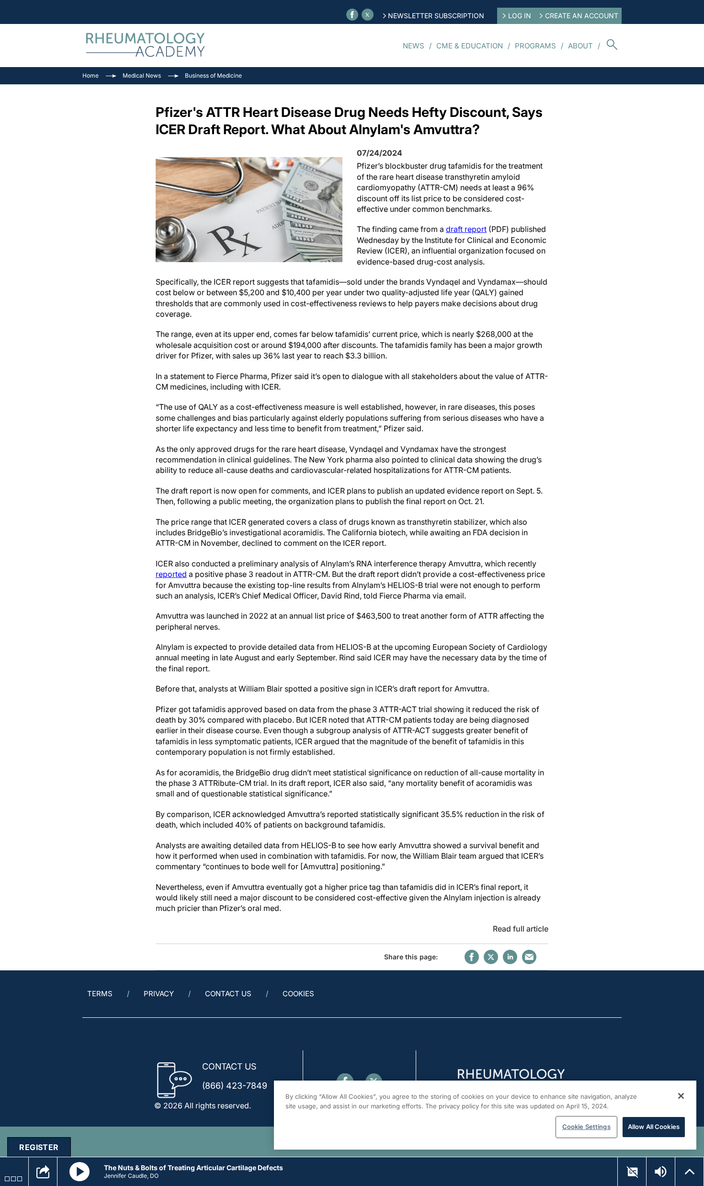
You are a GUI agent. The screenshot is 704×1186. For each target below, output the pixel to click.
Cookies (298, 993)
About (580, 45)
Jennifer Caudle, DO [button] (131, 1175)
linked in (510, 957)
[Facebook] (352, 15)
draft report (466, 229)
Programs (535, 45)
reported (171, 574)
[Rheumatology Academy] (145, 45)
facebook (472, 957)
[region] (485, 1115)
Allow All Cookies (654, 1126)
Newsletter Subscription (436, 16)
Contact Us (228, 993)
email (529, 957)
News (413, 45)
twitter (491, 957)
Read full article (520, 928)
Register (38, 1147)
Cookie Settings (586, 1126)
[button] (79, 1171)
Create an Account (581, 16)
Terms (100, 993)
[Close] (681, 1095)
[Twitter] (368, 15)
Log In (519, 16)
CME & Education (469, 45)
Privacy (159, 993)
